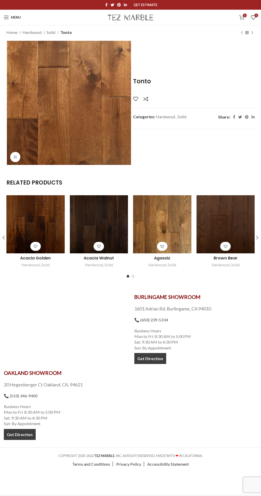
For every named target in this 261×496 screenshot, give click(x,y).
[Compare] (145, 98)
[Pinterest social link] (119, 5)
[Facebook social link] (106, 5)
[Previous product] (241, 32)
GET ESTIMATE (145, 5)
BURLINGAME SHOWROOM (167, 297)
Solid (51, 32)
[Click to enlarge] (15, 157)
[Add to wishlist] (135, 98)
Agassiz (162, 258)
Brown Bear (226, 258)
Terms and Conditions (91, 464)
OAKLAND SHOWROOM (32, 373)
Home (12, 32)
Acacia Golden (35, 258)
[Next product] (252, 32)
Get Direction (150, 358)
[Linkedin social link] (125, 5)
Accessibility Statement (168, 464)
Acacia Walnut (99, 258)
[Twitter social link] (112, 5)
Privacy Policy (128, 464)
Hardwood (32, 32)
